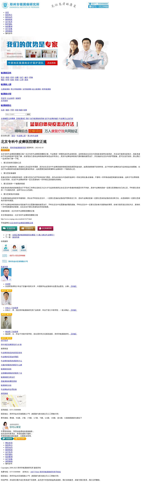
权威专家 (4, 267)
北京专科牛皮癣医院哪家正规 (21, 223)
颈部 (7, 110)
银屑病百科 (6, 73)
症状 (12, 77)
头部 (2, 110)
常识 (2, 77)
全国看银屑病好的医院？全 (11, 373)
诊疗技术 (8, 22)
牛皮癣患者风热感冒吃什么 (11, 361)
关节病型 (4, 101)
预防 (2, 80)
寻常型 (3, 98)
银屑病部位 (6, 105)
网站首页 (8, 443)
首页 (7, 12)
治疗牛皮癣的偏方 (52, 118)
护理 (7, 80)
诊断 (17, 77)
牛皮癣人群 (21, 136)
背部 (17, 110)
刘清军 (8, 284)
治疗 (21, 77)
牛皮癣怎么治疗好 (66, 118)
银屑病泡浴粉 (6, 369)
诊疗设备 (8, 29)
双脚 (25, 110)
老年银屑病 (46, 89)
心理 (21, 80)
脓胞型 (18, 98)
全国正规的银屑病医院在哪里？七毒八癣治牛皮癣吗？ (33, 235)
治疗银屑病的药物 (37, 118)
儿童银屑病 (5, 89)
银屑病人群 (6, 84)
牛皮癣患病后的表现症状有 (11, 353)
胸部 (21, 110)
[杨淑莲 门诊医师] (6, 328)
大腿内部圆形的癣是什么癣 (11, 365)
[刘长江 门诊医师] (6, 304)
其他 (26, 80)
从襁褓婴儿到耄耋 (8, 118)
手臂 (12, 110)
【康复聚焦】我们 (22, 118)
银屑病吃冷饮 (6, 385)
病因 (7, 77)
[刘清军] (6, 281)
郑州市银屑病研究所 (18, 148)
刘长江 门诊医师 (11, 308)
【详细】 (73, 286)
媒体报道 (8, 19)
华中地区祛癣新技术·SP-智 (11, 344)
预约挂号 (8, 33)
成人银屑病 (36, 89)
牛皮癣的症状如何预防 (10, 357)
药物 (31, 77)
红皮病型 (10, 98)
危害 (17, 80)
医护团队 (8, 24)
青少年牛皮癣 (33, 136)
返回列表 (15, 237)
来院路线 (8, 31)
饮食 (12, 80)
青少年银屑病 (16, 89)
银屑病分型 (6, 94)
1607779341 (34, 472)
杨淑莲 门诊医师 (11, 332)
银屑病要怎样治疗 (8, 377)
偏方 (26, 77)
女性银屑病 (27, 89)
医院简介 (8, 15)
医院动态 (8, 17)
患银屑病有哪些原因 (9, 381)
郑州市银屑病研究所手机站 (50, 472)
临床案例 (8, 26)
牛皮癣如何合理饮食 (9, 389)
